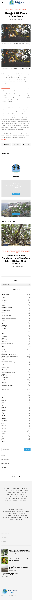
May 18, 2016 (14, 210)
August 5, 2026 (12, 554)
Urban (2, 380)
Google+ (3, 139)
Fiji (2, 405)
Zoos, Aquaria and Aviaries (7, 385)
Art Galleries (4, 300)
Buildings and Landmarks (19, 249)
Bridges (3, 305)
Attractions (16, 183)
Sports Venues (17, 9)
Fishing (3, 320)
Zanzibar (3, 441)
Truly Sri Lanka (16, 517)
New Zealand (4, 420)
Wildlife (3, 384)
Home (3, 455)
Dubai (22, 494)
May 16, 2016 (14, 190)
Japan (2, 412)
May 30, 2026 (11, 266)
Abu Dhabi (7, 488)
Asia (4, 249)
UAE (2, 435)
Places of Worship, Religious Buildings (20, 251)
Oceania (3, 421)
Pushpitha (19, 19)
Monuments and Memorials (7, 343)
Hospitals (3, 330)
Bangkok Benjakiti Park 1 (20, 43)
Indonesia (3, 410)
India (2, 408)
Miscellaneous (4, 341)
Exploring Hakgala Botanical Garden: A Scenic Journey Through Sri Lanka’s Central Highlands (19, 552)
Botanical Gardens (5, 304)
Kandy (16, 500)
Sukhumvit (14, 155)
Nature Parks (9, 9)
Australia (10, 202)
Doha (16, 494)
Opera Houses (4, 353)
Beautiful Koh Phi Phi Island (8, 579)
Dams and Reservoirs (5, 310)
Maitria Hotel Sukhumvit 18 (7, 92)
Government (4, 325)
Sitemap (3, 541)
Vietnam (3, 439)
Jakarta (23, 498)
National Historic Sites (16, 509)
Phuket (15, 513)
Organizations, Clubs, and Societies (8, 354)
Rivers (2, 364)
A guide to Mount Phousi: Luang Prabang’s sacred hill (9, 574)
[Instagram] (17, 476)
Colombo (10, 494)
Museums (3, 346)
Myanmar (3, 418)
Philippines (3, 425)
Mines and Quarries (5, 339)
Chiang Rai (17, 492)
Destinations (5, 250)
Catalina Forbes (19, 266)
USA (2, 438)
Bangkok (19, 490)
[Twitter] (15, 476)
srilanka (24, 515)
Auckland (25, 488)
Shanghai (22, 513)
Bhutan (2, 399)
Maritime (3, 415)
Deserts (3, 312)
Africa (2, 392)
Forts (2, 323)
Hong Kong (3, 407)
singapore (8, 515)
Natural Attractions (9, 511)
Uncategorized (4, 379)
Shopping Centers (5, 367)
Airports (3, 297)
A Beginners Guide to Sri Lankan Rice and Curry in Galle (19, 559)
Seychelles (3, 428)
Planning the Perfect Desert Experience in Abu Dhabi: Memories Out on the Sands (19, 567)
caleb (19, 190)
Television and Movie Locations (8, 372)
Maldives (3, 413)
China (2, 402)
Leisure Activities (5, 335)
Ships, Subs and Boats (6, 366)
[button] (12, 268)
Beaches (3, 302)
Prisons (3, 359)
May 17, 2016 (13, 19)
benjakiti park (6, 155)
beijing (27, 490)
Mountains (3, 344)
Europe (3, 403)
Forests (12, 250)
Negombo (20, 511)
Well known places (16, 519)
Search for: (4, 446)
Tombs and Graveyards (6, 375)
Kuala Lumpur (9, 502)
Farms (2, 317)
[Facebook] (12, 476)
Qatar (2, 426)
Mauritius (3, 417)
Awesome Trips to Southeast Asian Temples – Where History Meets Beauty (16, 259)
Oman (2, 423)
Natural (28, 250)
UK (2, 436)
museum (16, 506)
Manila (24, 504)
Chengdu (8, 492)
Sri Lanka (16, 252)
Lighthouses (4, 336)
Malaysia (3, 338)
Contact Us (4, 467)
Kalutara (8, 500)
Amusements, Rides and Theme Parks (9, 299)
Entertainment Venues (19, 202)
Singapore (3, 430)
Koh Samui (23, 500)
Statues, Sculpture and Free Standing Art (10, 371)
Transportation (4, 377)
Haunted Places (4, 326)
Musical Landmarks (5, 348)
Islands (23, 250)
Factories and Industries (6, 315)
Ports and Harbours (5, 357)
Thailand (24, 9)
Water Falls (3, 382)
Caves (27, 249)
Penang (9, 513)
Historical (17, 250)
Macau (25, 502)
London (18, 502)
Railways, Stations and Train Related (9, 362)
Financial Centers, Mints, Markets (16, 203)
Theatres (3, 374)
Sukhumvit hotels (5, 88)
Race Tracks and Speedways (7, 361)
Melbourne (9, 506)
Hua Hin (8, 498)
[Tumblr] (20, 476)
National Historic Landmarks (15, 507)
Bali (2, 397)
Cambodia (3, 400)
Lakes (2, 333)
